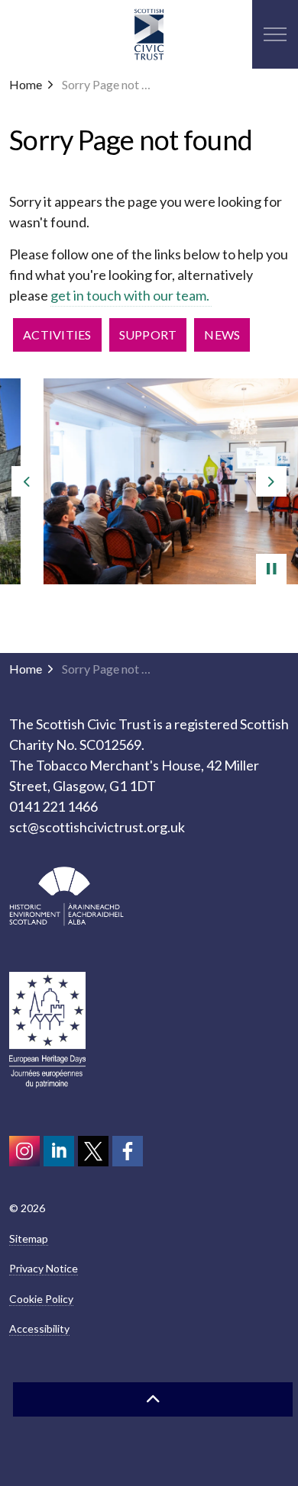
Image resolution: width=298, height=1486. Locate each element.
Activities (57, 334)
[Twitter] (93, 1151)
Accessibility (39, 1328)
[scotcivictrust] (127, 1151)
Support (148, 334)
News (222, 334)
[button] (149, 481)
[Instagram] (24, 1151)
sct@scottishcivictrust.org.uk (97, 827)
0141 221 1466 (53, 806)
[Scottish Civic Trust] (149, 34)
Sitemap (28, 1238)
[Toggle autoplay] (271, 569)
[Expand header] (275, 34)
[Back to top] (153, 1399)
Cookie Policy (41, 1298)
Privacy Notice (43, 1268)
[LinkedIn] (59, 1151)
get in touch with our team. (131, 295)
